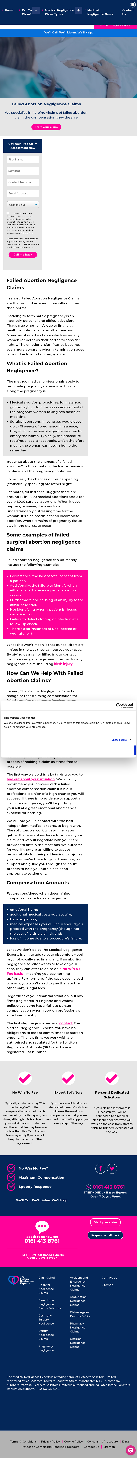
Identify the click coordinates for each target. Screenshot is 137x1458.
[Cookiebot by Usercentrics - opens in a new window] (118, 705)
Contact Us (128, 12)
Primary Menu (133, 4)
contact (66, 1023)
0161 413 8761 (109, 1187)
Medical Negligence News (100, 12)
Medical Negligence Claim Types (59, 12)
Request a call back (105, 1235)
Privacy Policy (27, 233)
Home (9, 10)
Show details (119, 739)
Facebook (100, 1169)
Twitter (112, 1169)
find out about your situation (31, 779)
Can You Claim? (28, 12)
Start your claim (46, 127)
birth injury (63, 664)
